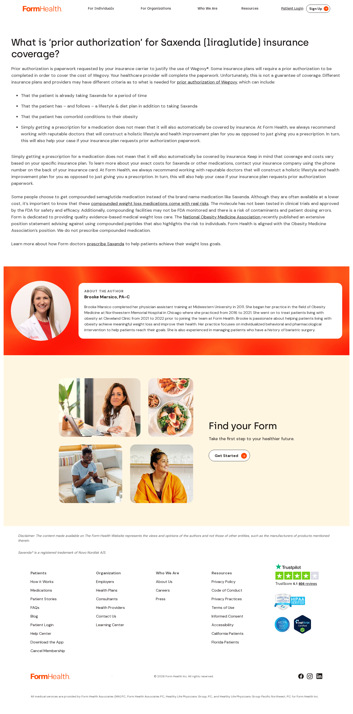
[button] (101, 8)
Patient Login (292, 8)
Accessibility (223, 624)
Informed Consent (227, 616)
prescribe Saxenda (105, 244)
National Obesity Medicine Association (222, 217)
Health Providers (110, 607)
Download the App (47, 642)
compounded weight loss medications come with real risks (150, 203)
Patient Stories (43, 598)
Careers (163, 590)
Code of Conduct (227, 590)
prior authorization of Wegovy (207, 82)
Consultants (107, 598)
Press (160, 598)
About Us (164, 581)
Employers (105, 581)
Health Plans (106, 590)
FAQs (34, 607)
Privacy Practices (227, 598)
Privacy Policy (224, 581)
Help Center (40, 633)
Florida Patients (225, 642)
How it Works (42, 581)
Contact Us (106, 616)
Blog (34, 616)
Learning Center (110, 624)
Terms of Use (223, 607)
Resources (249, 8)
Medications (41, 590)
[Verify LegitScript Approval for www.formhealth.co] (302, 624)
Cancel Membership (47, 650)
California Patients (227, 633)
